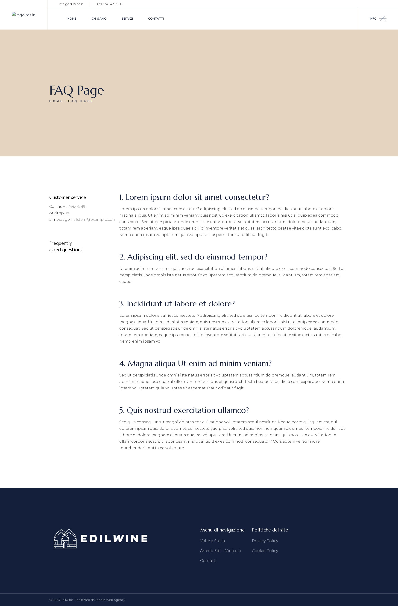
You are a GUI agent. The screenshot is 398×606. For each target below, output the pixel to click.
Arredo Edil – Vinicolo (220, 551)
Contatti (208, 560)
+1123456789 (74, 206)
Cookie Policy (265, 551)
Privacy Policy (265, 541)
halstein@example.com (93, 219)
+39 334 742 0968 (109, 4)
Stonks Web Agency (110, 600)
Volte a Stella (212, 541)
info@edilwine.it (71, 4)
